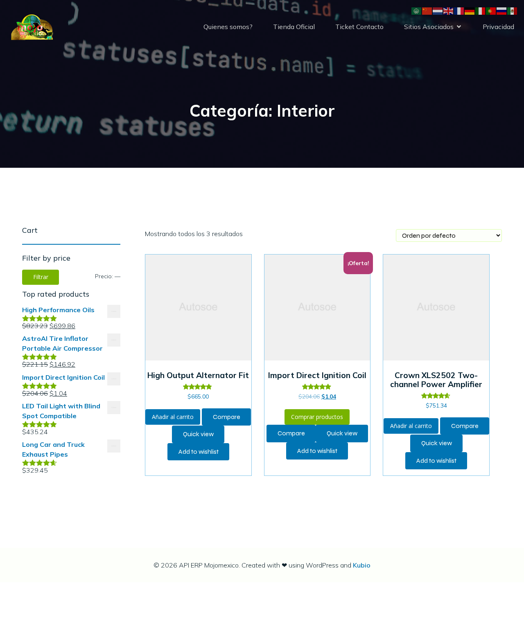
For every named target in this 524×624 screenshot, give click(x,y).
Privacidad (498, 27)
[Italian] (480, 10)
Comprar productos (317, 417)
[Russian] (502, 10)
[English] (448, 10)
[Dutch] (438, 10)
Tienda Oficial (294, 27)
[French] (459, 10)
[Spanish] (512, 10)
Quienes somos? (228, 27)
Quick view (198, 434)
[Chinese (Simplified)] (427, 10)
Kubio (361, 565)
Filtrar (40, 277)
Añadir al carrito (173, 417)
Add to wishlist (198, 451)
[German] (470, 10)
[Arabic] (416, 10)
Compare (226, 417)
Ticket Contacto (359, 27)
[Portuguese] (491, 10)
